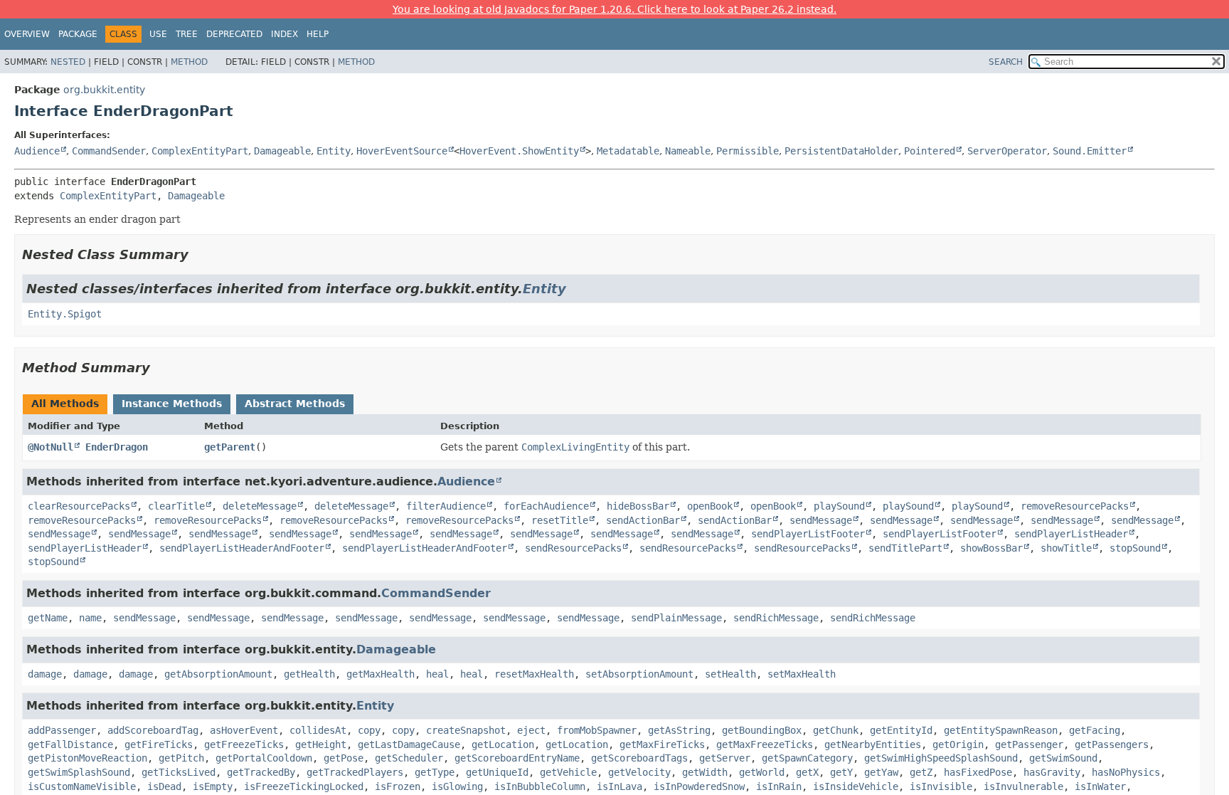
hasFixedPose (978, 772)
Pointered (929, 151)
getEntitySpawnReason (1001, 730)
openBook (710, 506)
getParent (229, 447)
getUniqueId (497, 772)
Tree (187, 34)
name (90, 617)
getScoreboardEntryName (517, 758)
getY (841, 772)
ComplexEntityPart (199, 151)
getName (48, 617)
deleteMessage (260, 506)
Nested (67, 62)
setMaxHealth (801, 674)
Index (284, 34)
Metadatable (628, 151)
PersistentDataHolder (841, 151)
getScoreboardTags (639, 758)
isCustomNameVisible (82, 786)
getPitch (181, 758)
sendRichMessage (776, 617)
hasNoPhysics (1126, 772)
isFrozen (397, 786)
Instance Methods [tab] (172, 403)
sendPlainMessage (676, 617)
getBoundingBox (762, 730)
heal (437, 674)
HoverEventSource (401, 151)
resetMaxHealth (534, 674)
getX (807, 772)
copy (369, 730)
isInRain (779, 786)
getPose (343, 758)
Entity (333, 151)
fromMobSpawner (597, 730)
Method (189, 62)
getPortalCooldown (264, 758)
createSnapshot (466, 730)
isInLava (619, 786)
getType (434, 772)
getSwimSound (1063, 758)
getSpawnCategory (807, 758)
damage (45, 674)
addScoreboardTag (152, 730)
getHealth (309, 674)
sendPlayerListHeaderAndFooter (241, 548)
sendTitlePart (905, 548)
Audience (37, 151)
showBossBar (991, 548)
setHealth (730, 674)
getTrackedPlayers (355, 772)
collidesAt (317, 730)
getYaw (881, 772)
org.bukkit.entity (104, 89)
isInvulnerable (1023, 786)
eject (531, 730)
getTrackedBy (261, 772)
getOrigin (958, 744)
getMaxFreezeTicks (764, 744)
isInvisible (941, 786)
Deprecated (234, 34)
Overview (27, 34)
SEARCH (1006, 62)
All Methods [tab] (65, 403)
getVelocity (639, 772)
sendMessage (820, 520)
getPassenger (1029, 744)
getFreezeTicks (244, 744)
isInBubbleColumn (539, 786)
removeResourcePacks (1075, 506)
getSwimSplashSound (79, 772)
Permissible (747, 151)
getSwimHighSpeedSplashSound (941, 758)
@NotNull (50, 447)
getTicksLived (179, 772)
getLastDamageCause (409, 744)
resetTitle (559, 520)
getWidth (705, 772)
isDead (164, 786)
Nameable (688, 151)
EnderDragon (116, 447)
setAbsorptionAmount (639, 674)
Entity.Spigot (65, 314)
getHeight (320, 744)
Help (318, 34)
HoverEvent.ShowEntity (519, 151)
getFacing (1094, 730)
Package (77, 34)
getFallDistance (70, 744)
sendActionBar (643, 520)
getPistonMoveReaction (87, 758)
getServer (724, 758)
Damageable (282, 151)
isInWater (1100, 786)
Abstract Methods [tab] (295, 403)
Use (158, 34)
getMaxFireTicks (662, 744)
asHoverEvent (244, 730)
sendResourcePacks (573, 548)
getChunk (835, 730)
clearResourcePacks (79, 506)
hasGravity (1051, 772)
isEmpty (213, 786)
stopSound (1135, 548)
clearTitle (176, 506)
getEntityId (901, 730)
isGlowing (457, 786)
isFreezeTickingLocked (303, 786)
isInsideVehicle (855, 786)
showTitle (1066, 548)
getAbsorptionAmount (218, 674)
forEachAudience (546, 506)
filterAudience (446, 506)
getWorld (761, 772)
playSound (839, 506)
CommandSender (109, 151)
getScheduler (409, 758)
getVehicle (568, 772)
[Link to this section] (198, 254)
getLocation (503, 744)
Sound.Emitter (1090, 151)
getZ (921, 772)
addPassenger (62, 730)
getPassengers (1112, 744)
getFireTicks (158, 744)
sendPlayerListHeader (1071, 533)
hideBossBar (638, 506)
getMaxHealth (380, 674)
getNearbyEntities (872, 744)
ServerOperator (1007, 151)
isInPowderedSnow (699, 786)
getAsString (679, 730)
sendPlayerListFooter (808, 533)
